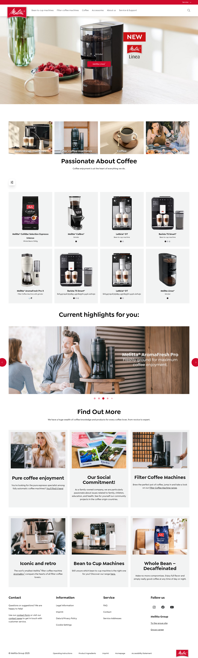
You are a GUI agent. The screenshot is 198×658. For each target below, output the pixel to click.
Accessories (98, 10)
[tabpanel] (99, 360)
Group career (157, 629)
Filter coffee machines (68, 10)
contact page (15, 618)
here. (113, 574)
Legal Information (65, 605)
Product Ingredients (87, 653)
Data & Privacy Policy (66, 618)
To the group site (159, 623)
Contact (107, 612)
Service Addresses (112, 618)
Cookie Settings (64, 624)
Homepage (120, 653)
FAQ (105, 605)
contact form (23, 615)
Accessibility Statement (142, 653)
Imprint (59, 612)
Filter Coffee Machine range (163, 487)
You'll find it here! (54, 488)
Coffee (85, 10)
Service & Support (128, 10)
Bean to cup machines (43, 10)
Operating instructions (62, 653)
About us (111, 10)
